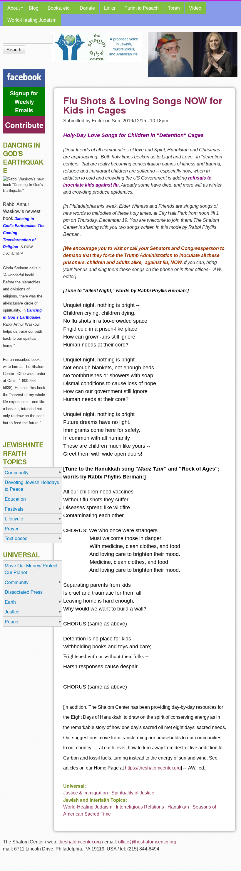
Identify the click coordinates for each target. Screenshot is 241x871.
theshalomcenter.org (79, 841)
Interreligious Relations (140, 806)
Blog (34, 7)
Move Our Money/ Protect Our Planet (31, 569)
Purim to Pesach (141, 7)
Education (15, 498)
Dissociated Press (24, 591)
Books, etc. (59, 7)
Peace (11, 621)
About (11, 7)
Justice (12, 611)
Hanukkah (178, 806)
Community (17, 472)
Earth (10, 601)
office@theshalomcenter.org (147, 841)
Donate (87, 7)
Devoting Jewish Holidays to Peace (32, 485)
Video (195, 7)
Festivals (14, 508)
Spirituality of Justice (132, 792)
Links (109, 7)
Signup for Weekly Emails (24, 101)
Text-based (16, 538)
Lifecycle (14, 518)
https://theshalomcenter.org (153, 767)
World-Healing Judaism (31, 19)
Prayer (12, 528)
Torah (174, 7)
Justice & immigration (85, 792)
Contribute (24, 124)
